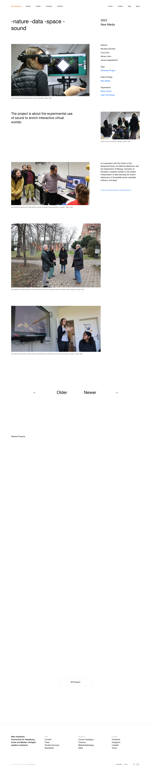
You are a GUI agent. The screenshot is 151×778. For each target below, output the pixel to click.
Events (110, 6)
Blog (129, 6)
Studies (28, 6)
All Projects (75, 682)
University (49, 6)
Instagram (116, 742)
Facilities (60, 6)
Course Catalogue (86, 740)
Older (62, 393)
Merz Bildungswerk (31, 764)
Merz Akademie (16, 6)
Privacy (126, 764)
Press (47, 742)
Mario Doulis (106, 91)
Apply (138, 6)
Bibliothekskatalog (86, 745)
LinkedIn (115, 745)
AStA (80, 748)
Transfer (38, 6)
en (137, 764)
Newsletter (49, 748)
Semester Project (108, 71)
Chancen (82, 742)
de (134, 764)
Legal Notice (119, 764)
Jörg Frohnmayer (108, 95)
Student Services (52, 745)
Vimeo (114, 748)
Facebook (116, 740)
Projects (120, 6)
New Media (105, 81)
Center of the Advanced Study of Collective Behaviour (116, 190)
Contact (48, 740)
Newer (90, 393)
